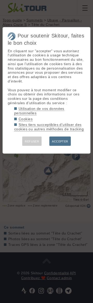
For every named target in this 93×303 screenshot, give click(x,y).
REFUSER (32, 141)
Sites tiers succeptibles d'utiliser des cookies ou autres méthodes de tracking (49, 127)
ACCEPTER (60, 141)
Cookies (26, 119)
